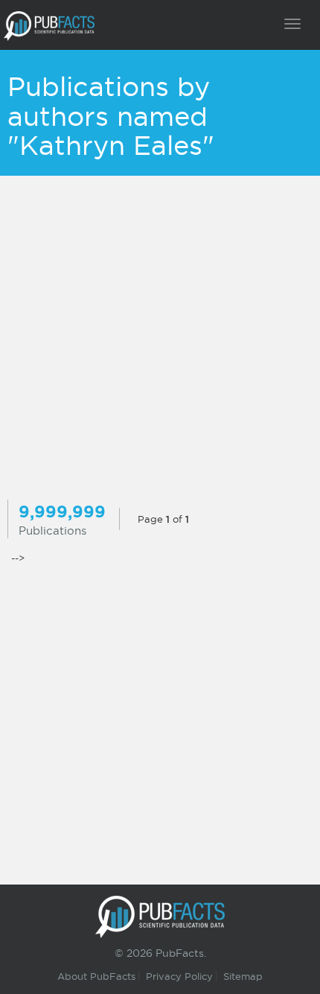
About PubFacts (96, 976)
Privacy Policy (179, 976)
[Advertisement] (160, 339)
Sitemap (243, 976)
